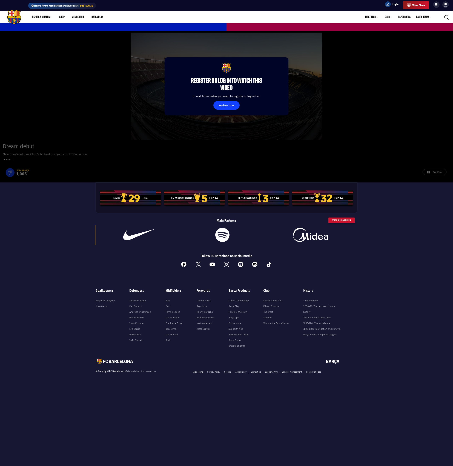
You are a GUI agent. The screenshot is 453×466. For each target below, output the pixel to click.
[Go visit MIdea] (310, 235)
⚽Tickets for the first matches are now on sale (62, 5)
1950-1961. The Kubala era (316, 323)
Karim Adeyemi (205, 323)
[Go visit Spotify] (222, 235)
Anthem (267, 317)
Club (387, 17)
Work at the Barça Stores (276, 323)
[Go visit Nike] (138, 235)
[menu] (445, 4)
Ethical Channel (271, 306)
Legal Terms (198, 371)
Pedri (168, 306)
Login (393, 4)
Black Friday (234, 340)
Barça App (233, 317)
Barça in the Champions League (319, 334)
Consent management (292, 371)
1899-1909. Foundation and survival (321, 328)
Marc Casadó (172, 317)
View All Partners (341, 220)
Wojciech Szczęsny (105, 300)
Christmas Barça (236, 345)
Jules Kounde (136, 323)
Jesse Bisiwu (203, 328)
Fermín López (172, 311)
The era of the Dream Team (317, 317)
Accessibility (241, 371)
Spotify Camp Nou (272, 300)
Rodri (168, 340)
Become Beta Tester (238, 334)
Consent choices (313, 371)
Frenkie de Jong (173, 323)
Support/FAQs (235, 328)
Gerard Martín (136, 317)
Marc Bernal (171, 334)
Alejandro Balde (137, 300)
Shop (62, 17)
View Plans (418, 5)
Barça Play (97, 17)
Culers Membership (238, 300)
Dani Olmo (170, 328)
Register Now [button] (226, 105)
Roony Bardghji (205, 311)
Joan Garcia (102, 306)
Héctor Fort (135, 334)
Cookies (227, 371)
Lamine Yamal (204, 300)
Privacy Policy (213, 371)
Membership (78, 17)
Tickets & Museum (41, 17)
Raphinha (202, 306)
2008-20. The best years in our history (319, 309)
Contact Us (256, 371)
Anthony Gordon (205, 317)
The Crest (268, 311)
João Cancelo (136, 340)
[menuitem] (445, 4)
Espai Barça (404, 17)
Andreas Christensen (140, 311)
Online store (234, 323)
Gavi (167, 300)
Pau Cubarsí (135, 306)
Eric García (134, 328)
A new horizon (311, 300)
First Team (370, 17)
